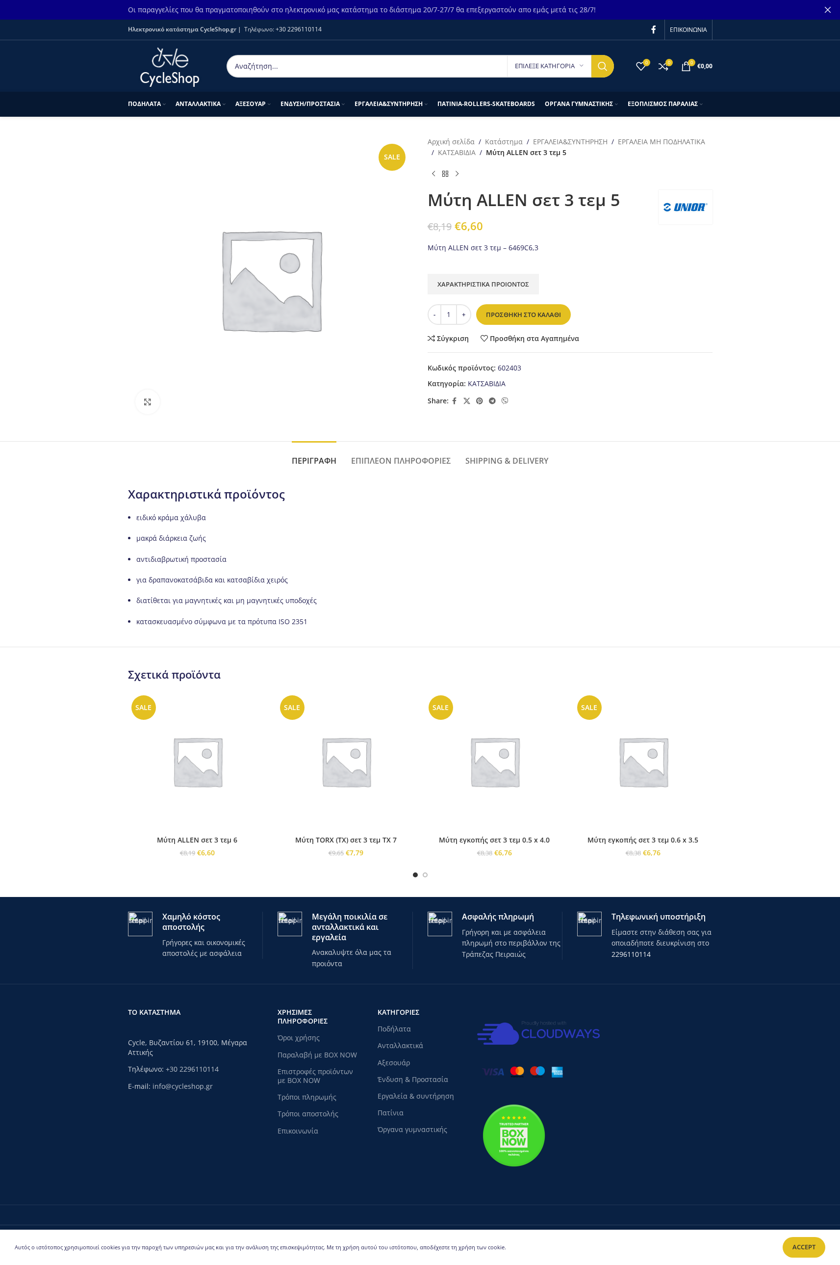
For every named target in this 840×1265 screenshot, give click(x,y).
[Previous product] (433, 174)
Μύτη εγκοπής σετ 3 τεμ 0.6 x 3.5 (642, 839)
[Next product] (457, 174)
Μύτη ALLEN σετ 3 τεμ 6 (197, 839)
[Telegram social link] (492, 401)
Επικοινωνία (298, 1130)
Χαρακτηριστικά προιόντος (483, 284)
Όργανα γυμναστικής (412, 1129)
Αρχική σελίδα (451, 141)
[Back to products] (445, 174)
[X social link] (466, 401)
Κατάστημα (504, 141)
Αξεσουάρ (394, 1062)
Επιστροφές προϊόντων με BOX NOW (315, 1076)
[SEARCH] (602, 66)
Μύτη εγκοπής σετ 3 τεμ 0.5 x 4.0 (494, 839)
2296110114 (631, 954)
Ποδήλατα (394, 1028)
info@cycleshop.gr (183, 1086)
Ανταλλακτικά (400, 1045)
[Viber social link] (505, 401)
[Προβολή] (147, 402)
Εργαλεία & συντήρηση (416, 1096)
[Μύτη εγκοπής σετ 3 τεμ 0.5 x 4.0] (494, 761)
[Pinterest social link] (479, 401)
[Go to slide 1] (415, 874)
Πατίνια (391, 1112)
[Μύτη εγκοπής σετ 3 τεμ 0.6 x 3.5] (643, 761)
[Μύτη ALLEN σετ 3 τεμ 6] (197, 761)
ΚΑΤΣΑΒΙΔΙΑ (457, 152)
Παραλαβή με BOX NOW (317, 1054)
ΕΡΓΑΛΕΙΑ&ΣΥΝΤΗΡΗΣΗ (570, 141)
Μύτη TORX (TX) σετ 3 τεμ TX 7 (346, 839)
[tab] (314, 456)
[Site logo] (170, 65)
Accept (803, 1246)
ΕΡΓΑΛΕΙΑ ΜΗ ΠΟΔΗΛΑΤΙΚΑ (661, 141)
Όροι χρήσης (299, 1037)
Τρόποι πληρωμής (307, 1097)
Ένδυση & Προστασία (413, 1079)
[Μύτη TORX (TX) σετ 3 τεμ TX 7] (346, 761)
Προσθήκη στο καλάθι (523, 314)
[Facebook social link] (654, 29)
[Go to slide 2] (425, 874)
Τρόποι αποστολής (308, 1113)
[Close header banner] (827, 10)
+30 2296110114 (299, 29)
